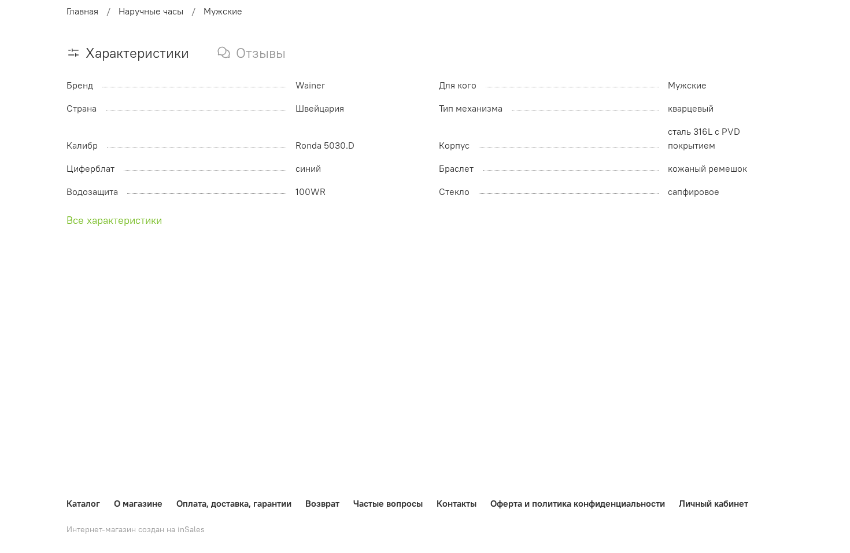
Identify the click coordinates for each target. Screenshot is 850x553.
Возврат (322, 503)
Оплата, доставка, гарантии (233, 503)
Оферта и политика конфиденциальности (577, 503)
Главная (82, 11)
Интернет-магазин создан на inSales (135, 529)
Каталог (83, 503)
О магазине (138, 503)
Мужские (223, 11)
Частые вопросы (388, 503)
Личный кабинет (713, 503)
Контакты (456, 503)
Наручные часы (151, 11)
